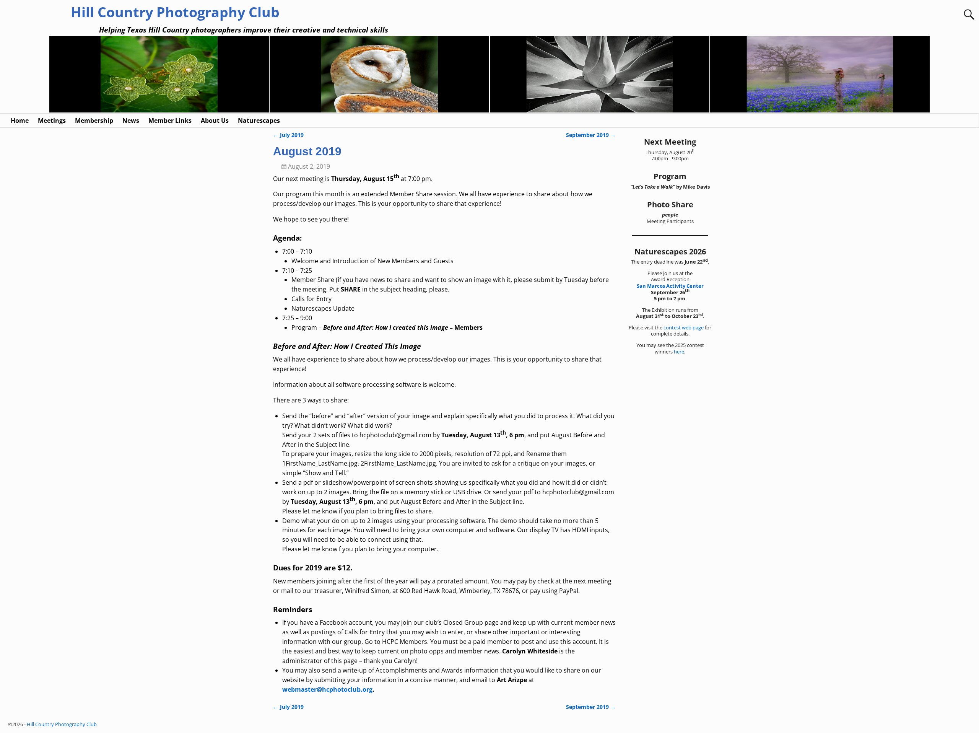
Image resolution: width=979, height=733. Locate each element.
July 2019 (288, 134)
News (130, 120)
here (679, 351)
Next (934, 75)
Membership (94, 120)
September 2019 (591, 134)
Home (20, 120)
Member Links (170, 120)
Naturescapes (259, 120)
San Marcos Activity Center (670, 285)
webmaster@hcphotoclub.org (327, 689)
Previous (45, 75)
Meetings (52, 120)
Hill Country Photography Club (175, 12)
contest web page (684, 327)
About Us (215, 120)
